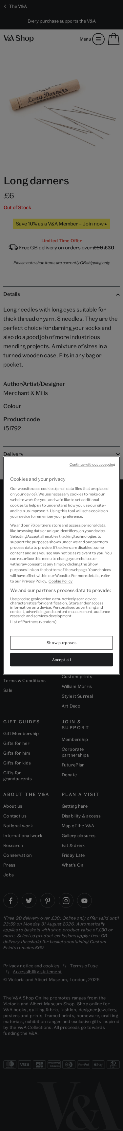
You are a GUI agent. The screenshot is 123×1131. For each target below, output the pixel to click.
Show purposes (61, 642)
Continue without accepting (92, 464)
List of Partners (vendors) (33, 622)
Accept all (61, 659)
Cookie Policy (60, 581)
